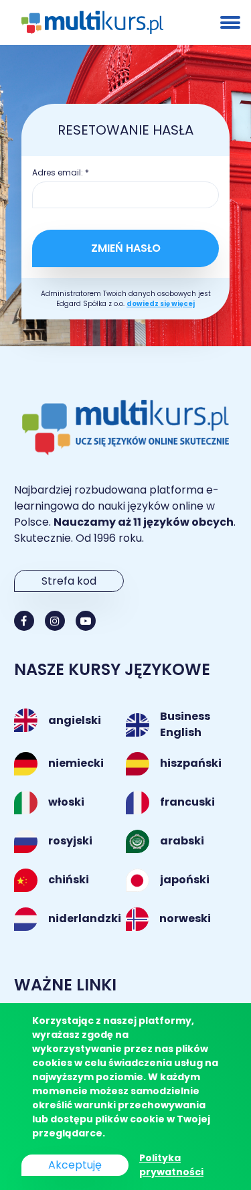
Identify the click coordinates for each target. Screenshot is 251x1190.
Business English (185, 724)
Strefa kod (68, 581)
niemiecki (76, 763)
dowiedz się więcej (161, 304)
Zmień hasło (126, 248)
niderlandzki (84, 918)
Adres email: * (60, 172)
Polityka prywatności (171, 1165)
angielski (74, 720)
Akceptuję (75, 1165)
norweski (185, 918)
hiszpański (191, 763)
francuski (187, 802)
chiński (68, 879)
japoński (185, 879)
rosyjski (70, 840)
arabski (182, 840)
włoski (66, 802)
